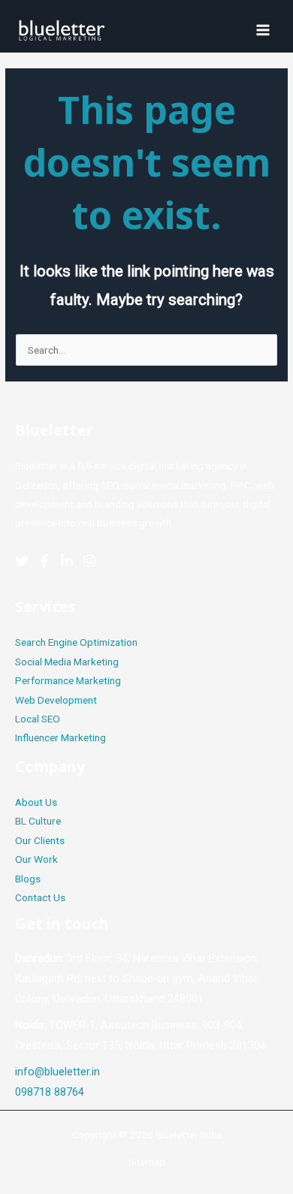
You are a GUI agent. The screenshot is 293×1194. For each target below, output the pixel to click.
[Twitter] (22, 561)
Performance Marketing (68, 680)
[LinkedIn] (67, 561)
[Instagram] (89, 561)
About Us (36, 802)
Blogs (28, 879)
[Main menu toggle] (263, 29)
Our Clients (40, 840)
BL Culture (38, 821)
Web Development (56, 700)
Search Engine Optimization (76, 642)
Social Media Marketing (67, 662)
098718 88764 (49, 1092)
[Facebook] (44, 561)
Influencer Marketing (60, 737)
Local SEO (37, 719)
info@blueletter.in (57, 1071)
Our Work (36, 859)
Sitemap (146, 1162)
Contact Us (40, 897)
